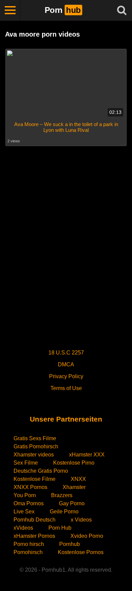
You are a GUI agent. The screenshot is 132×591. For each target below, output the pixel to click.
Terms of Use (66, 388)
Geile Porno (64, 511)
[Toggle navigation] (10, 10)
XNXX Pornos (30, 487)
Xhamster (74, 487)
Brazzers (61, 495)
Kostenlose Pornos (81, 552)
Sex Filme (26, 463)
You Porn (25, 495)
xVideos (23, 528)
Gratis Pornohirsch (36, 446)
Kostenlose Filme (35, 479)
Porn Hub (59, 528)
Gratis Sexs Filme (35, 438)
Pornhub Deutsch (35, 520)
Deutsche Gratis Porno (41, 471)
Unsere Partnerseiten (66, 419)
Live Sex (24, 511)
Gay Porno (72, 503)
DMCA (66, 364)
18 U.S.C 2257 (66, 352)
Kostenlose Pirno (73, 463)
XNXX (78, 479)
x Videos (81, 520)
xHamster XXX (87, 454)
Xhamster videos (34, 454)
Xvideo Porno (86, 536)
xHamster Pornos (34, 536)
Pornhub (69, 544)
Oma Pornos (29, 503)
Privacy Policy (66, 376)
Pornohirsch (28, 552)
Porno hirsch (29, 544)
